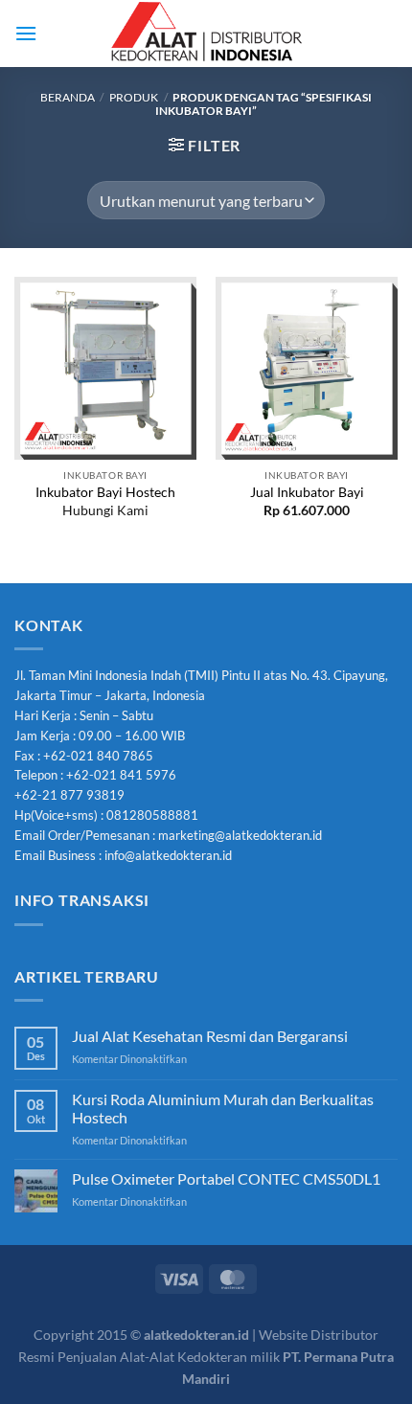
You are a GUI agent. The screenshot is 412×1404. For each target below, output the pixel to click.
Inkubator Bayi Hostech (105, 492)
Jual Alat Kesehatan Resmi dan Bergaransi (210, 1036)
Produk (133, 97)
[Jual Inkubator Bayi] (307, 368)
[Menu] (25, 33)
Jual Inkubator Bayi (307, 492)
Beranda (67, 97)
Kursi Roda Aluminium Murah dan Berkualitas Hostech (223, 1108)
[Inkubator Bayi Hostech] (105, 368)
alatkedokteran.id (196, 1334)
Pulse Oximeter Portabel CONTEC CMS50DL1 (226, 1178)
